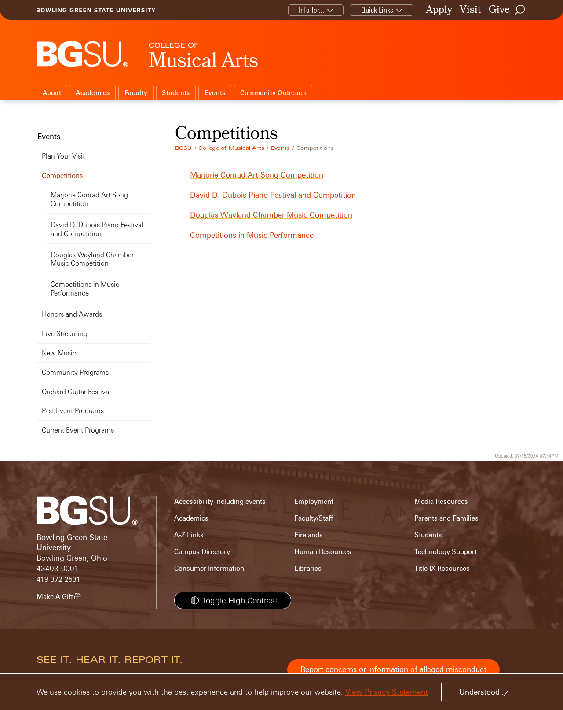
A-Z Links (189, 535)
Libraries (308, 568)
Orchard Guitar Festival (76, 392)
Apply (439, 10)
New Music (59, 353)
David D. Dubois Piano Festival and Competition (273, 195)
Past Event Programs (73, 411)
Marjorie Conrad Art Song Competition (256, 174)
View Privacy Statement (386, 691)
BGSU (183, 148)
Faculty (135, 92)
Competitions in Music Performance (252, 235)
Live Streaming (65, 333)
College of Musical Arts (231, 148)
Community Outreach (273, 92)
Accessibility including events (220, 501)
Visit (470, 10)
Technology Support (445, 551)
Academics (93, 92)
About (52, 92)
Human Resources (322, 551)
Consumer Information (209, 568)
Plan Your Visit (63, 156)
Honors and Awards (72, 314)
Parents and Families (446, 518)
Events (215, 92)
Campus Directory (202, 551)
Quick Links (377, 10)
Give (499, 10)
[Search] (519, 10)
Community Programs (75, 372)
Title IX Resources (442, 568)
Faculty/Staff (313, 518)
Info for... (311, 10)
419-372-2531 (58, 579)
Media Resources (441, 501)
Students (176, 92)
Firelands (308, 535)
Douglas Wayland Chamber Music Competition (271, 214)
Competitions (62, 175)
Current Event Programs (78, 430)
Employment (313, 501)
